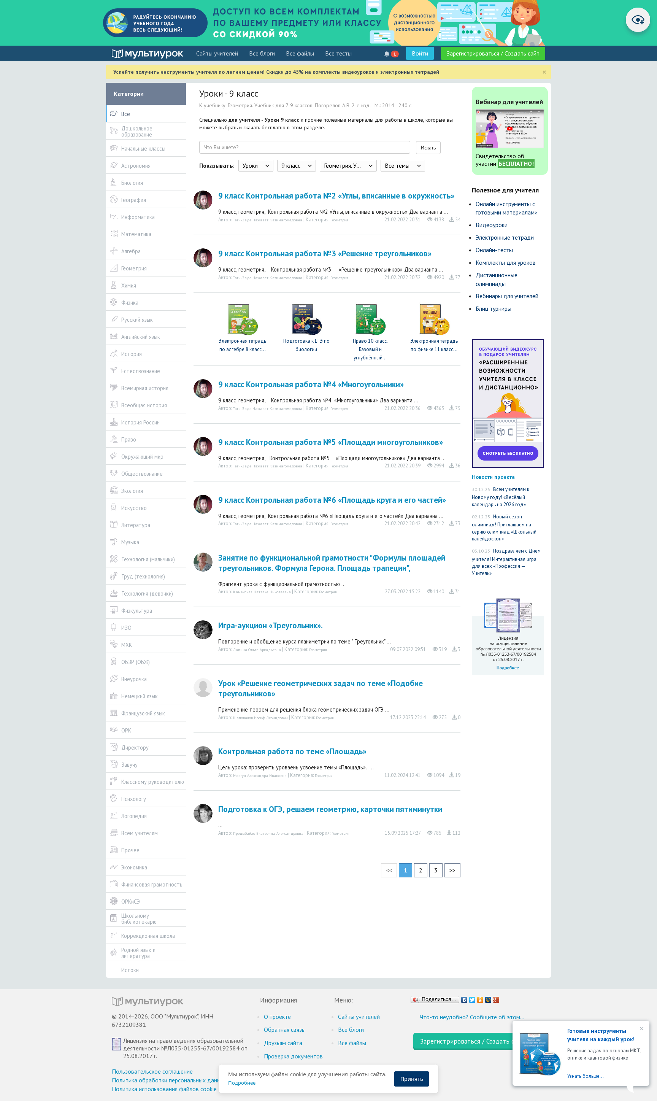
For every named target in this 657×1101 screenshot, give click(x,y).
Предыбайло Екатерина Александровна (268, 833)
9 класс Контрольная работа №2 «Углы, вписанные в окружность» (336, 196)
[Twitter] (472, 998)
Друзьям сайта (283, 1043)
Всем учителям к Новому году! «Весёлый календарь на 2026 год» (500, 497)
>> (452, 870)
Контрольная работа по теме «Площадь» (292, 751)
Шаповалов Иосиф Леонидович (260, 717)
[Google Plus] (496, 998)
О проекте (277, 1016)
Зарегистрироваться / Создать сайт (493, 53)
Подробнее (242, 1082)
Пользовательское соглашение (152, 1071)
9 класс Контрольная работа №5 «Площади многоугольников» (330, 442)
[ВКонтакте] (464, 998)
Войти (420, 53)
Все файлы (300, 53)
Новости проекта (493, 476)
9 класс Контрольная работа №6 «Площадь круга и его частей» (332, 500)
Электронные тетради (505, 237)
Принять (411, 1078)
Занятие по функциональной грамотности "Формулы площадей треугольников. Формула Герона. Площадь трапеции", (331, 563)
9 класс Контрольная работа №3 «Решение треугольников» (325, 253)
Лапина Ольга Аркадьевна (257, 649)
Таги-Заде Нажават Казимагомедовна (267, 219)
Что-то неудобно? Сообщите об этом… (472, 1017)
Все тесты (338, 53)
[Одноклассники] (480, 998)
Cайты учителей (217, 53)
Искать (428, 147)
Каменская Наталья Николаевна (262, 591)
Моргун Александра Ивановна (260, 775)
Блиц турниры (493, 308)
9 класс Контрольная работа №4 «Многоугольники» (311, 384)
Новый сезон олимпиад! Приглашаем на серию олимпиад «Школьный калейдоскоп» (504, 527)
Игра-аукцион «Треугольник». (270, 625)
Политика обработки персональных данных (169, 1080)
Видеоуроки (492, 225)
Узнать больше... (585, 1076)
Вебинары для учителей (507, 296)
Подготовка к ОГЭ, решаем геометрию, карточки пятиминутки (330, 809)
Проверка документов (293, 1056)
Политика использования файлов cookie (164, 1089)
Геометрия (339, 219)
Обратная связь (284, 1029)
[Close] (641, 1029)
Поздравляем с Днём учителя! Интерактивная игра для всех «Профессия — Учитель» (506, 562)
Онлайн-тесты (494, 250)
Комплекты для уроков (506, 262)
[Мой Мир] (488, 998)
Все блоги (262, 53)
